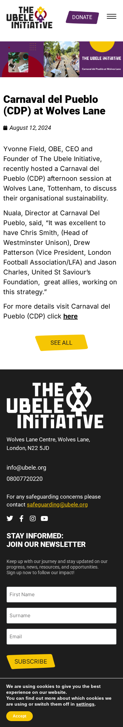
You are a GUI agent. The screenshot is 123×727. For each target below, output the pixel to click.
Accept (19, 716)
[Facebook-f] (21, 518)
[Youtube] (44, 518)
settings (85, 704)
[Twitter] (10, 518)
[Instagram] (33, 518)
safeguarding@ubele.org (57, 504)
